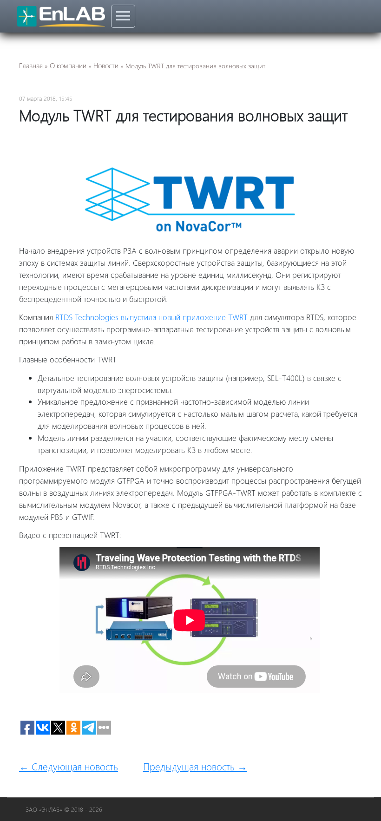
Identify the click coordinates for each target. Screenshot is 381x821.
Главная (31, 65)
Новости (105, 65)
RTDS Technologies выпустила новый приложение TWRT (151, 316)
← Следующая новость (68, 766)
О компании (68, 65)
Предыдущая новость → (195, 766)
